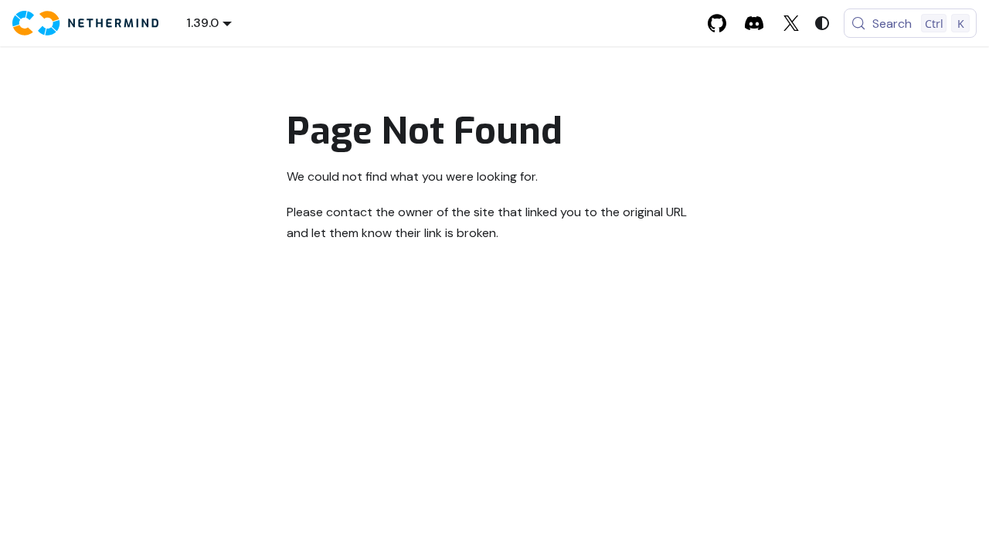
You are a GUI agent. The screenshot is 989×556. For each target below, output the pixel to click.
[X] (791, 23)
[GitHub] (717, 23)
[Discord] (754, 23)
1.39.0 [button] (202, 23)
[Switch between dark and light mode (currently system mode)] (822, 23)
